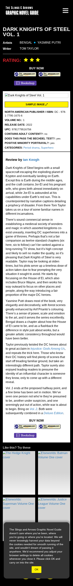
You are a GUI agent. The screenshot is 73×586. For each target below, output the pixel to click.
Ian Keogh (31, 160)
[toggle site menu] (65, 10)
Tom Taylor (29, 48)
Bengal (26, 42)
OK (36, 569)
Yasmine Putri (49, 42)
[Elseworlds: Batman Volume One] (54, 473)
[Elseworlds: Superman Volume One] (19, 519)
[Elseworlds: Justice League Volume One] (54, 519)
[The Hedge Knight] (19, 473)
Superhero (47, 147)
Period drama (31, 147)
